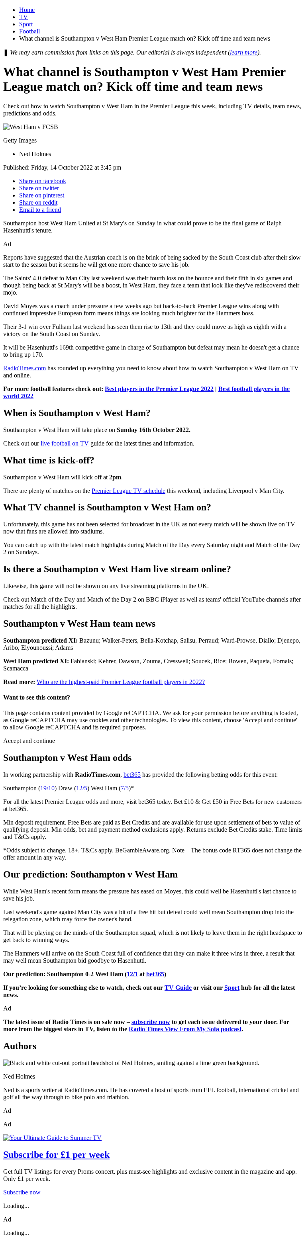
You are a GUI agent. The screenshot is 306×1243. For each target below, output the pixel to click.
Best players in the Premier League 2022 (159, 388)
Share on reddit (38, 202)
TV (23, 17)
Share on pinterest (41, 195)
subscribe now (150, 1021)
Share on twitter (39, 188)
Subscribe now (22, 1192)
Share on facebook (42, 181)
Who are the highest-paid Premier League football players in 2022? (121, 681)
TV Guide (178, 987)
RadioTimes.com (24, 368)
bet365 (132, 774)
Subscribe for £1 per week (56, 1154)
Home (27, 9)
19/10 (47, 788)
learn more (243, 52)
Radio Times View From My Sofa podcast (185, 1029)
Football (29, 31)
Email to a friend (40, 209)
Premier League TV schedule (128, 490)
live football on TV (65, 443)
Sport (26, 24)
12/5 (81, 788)
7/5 (125, 788)
